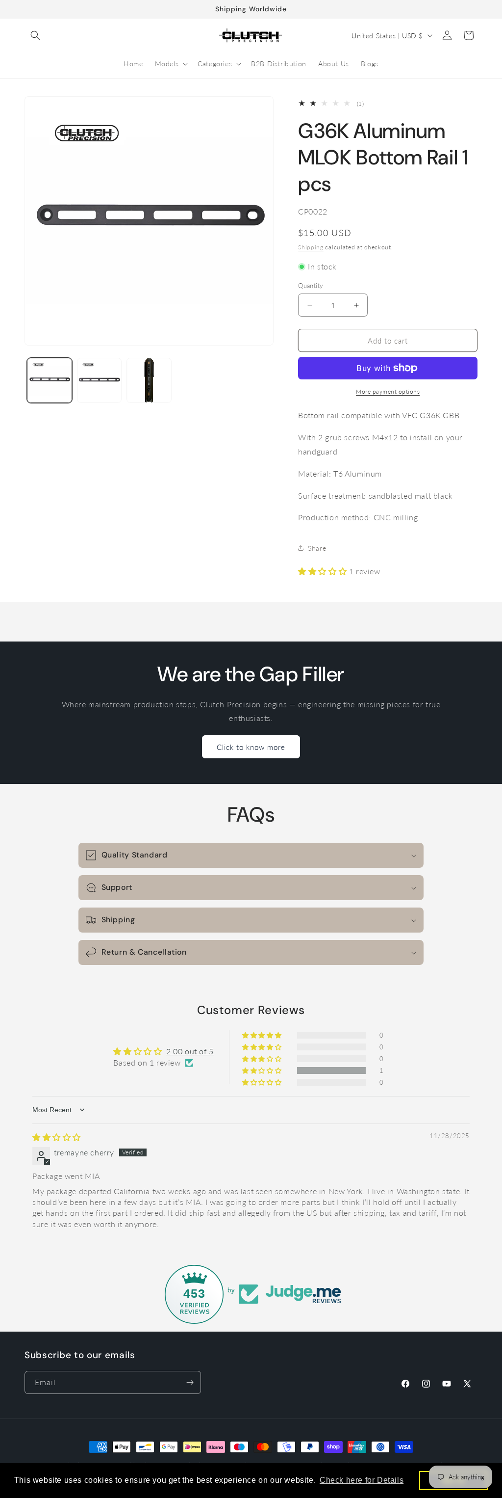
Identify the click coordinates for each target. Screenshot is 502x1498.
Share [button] (317, 548)
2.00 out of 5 (190, 1051)
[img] (56, 1137)
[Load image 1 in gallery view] (49, 380)
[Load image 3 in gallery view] (149, 380)
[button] (35, 35)
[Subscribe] (190, 1382)
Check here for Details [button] (361, 1480)
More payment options (388, 391)
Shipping (311, 247)
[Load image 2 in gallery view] (99, 380)
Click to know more (251, 747)
